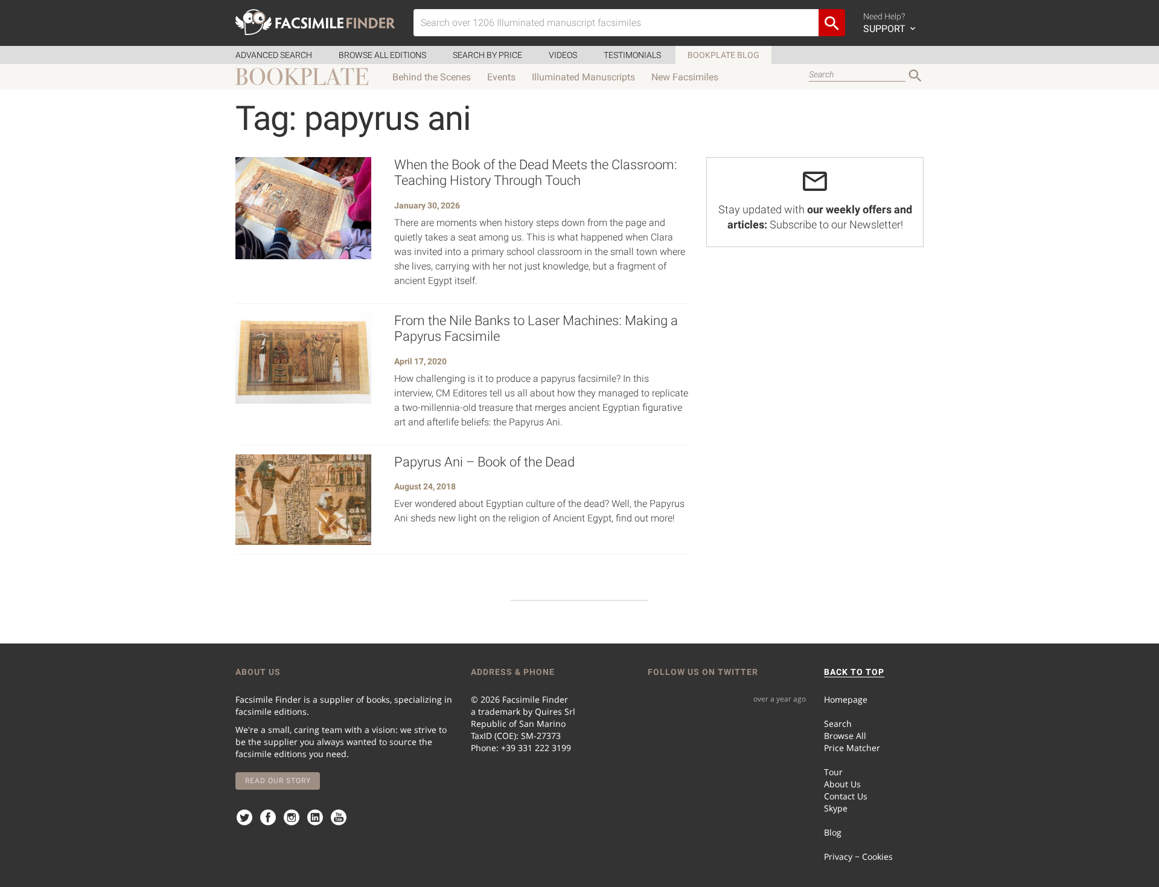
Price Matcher (852, 747)
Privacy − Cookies (858, 856)
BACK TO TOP (854, 672)
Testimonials (632, 55)
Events (501, 77)
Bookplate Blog (723, 55)
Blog (832, 832)
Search (838, 723)
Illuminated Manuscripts (583, 77)
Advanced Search (273, 55)
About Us (842, 784)
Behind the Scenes (431, 77)
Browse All (845, 735)
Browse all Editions (382, 55)
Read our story (278, 780)
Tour (833, 772)
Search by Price (487, 55)
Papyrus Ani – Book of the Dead (484, 461)
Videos (563, 55)
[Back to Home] (315, 22)
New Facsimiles (684, 77)
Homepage (845, 699)
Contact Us (845, 796)
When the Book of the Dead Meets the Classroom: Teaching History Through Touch (535, 172)
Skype (836, 808)
